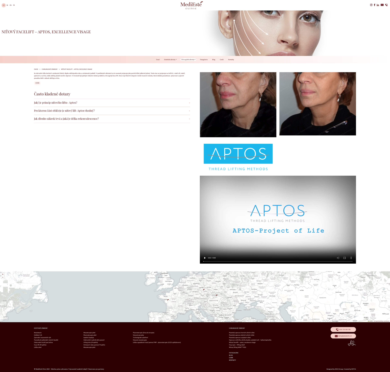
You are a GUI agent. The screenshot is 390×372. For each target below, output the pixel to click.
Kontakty (231, 59)
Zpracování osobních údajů (78, 369)
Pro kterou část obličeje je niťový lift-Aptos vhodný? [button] (64, 110)
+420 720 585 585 (344, 329)
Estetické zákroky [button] (169, 59)
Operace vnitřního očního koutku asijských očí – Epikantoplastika (250, 340)
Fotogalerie (204, 59)
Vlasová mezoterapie (140, 340)
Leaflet (371, 321)
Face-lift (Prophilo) (40, 345)
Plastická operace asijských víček (240, 337)
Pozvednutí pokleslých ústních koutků (46, 340)
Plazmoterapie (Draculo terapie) (143, 333)
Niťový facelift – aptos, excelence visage (76, 69)
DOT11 (353, 369)
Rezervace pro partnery (96, 369)
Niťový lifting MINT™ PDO (237, 347)
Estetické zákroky (41, 328)
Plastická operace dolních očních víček (241, 335)
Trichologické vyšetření (140, 337)
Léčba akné (37, 347)
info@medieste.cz (345, 336)
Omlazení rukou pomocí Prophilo (94, 345)
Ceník (222, 59)
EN (10, 5)
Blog (213, 59)
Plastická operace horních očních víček (241, 333)
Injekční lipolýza (88, 337)
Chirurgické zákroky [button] (187, 59)
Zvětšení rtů (38, 335)
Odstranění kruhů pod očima (43, 342)
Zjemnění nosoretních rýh (42, 337)
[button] (203, 289)
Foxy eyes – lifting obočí (237, 345)
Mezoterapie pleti (89, 333)
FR (14, 5)
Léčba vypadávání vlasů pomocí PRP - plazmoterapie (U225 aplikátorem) (157, 342)
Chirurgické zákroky (49, 69)
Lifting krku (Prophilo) (90, 342)
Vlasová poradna (138, 335)
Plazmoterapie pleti (89, 335)
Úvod (157, 59)
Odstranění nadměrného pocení (93, 340)
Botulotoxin (38, 333)
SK (7, 5)
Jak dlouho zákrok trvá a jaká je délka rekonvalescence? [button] (66, 118)
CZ (4, 5)
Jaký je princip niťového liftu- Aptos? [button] (55, 102)
